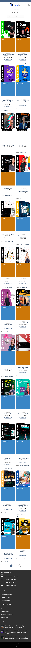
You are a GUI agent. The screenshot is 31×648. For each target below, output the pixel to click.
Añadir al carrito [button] (8, 59)
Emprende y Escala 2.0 (23, 280)
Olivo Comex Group (24, 330)
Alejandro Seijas (8, 512)
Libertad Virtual (23, 375)
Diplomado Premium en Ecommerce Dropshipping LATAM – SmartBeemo (7, 102)
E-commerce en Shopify (23, 413)
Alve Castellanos (8, 561)
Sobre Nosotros (5, 617)
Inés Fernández (8, 287)
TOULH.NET (26, 1)
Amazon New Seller (8, 324)
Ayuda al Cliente (5, 611)
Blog (2, 608)
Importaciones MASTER (8, 505)
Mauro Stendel (8, 63)
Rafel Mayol (23, 152)
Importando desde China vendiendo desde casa (23, 190)
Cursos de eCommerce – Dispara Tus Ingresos (23, 506)
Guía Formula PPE (8, 369)
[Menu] (2, 5)
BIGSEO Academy (9, 241)
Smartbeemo (7, 110)
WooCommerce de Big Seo (8, 234)
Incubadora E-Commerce (23, 458)
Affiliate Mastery (8, 280)
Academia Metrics (9, 421)
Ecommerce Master (8, 188)
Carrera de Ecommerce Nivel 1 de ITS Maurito (8, 55)
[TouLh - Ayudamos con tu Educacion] (15, 5)
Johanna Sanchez (8, 376)
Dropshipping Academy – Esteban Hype (23, 55)
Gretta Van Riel (23, 287)
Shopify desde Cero (8, 413)
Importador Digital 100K (23, 322)
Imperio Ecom (7, 331)
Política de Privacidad (10, 643)
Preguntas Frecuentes (6, 594)
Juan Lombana (23, 421)
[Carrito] (29, 4)
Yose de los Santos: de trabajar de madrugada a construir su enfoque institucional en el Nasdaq (16, 637)
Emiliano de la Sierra (24, 558)
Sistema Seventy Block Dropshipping (23, 236)
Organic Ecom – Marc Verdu (8, 145)
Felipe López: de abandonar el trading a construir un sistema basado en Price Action (17, 626)
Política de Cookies (22, 643)
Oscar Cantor (23, 198)
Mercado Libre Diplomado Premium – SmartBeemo (23, 101)
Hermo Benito (8, 195)
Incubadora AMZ (23, 145)
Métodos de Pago (5, 600)
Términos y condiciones (7, 614)
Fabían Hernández (24, 465)
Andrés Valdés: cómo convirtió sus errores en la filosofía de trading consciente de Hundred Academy (17, 632)
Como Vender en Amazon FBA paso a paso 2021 (8, 554)
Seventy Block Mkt (24, 244)
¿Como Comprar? (5, 597)
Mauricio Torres (8, 468)
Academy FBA (23, 551)
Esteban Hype (23, 63)
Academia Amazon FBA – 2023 (23, 368)
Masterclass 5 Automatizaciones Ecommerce (8, 460)
